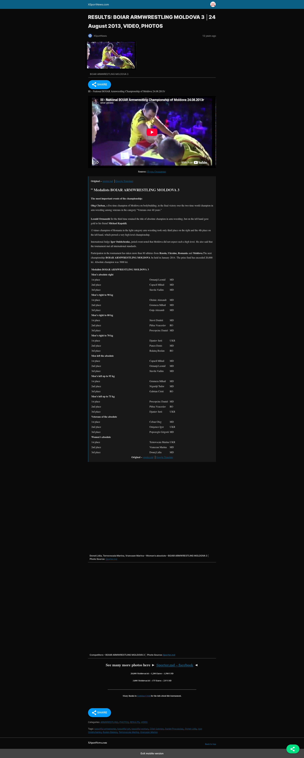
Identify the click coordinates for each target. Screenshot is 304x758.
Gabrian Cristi (143, 695)
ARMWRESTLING (109, 722)
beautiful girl (123, 728)
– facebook (174, 665)
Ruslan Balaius (110, 732)
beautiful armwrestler (105, 728)
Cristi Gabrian (157, 728)
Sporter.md (111, 559)
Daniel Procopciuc (174, 728)
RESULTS (135, 722)
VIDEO (144, 722)
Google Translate (124, 181)
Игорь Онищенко (156, 171)
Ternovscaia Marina (129, 732)
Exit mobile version (152, 753)
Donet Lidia (191, 728)
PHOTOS (124, 722)
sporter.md (107, 181)
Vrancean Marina (149, 732)
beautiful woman (140, 728)
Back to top (210, 744)
